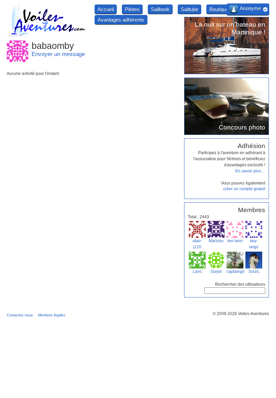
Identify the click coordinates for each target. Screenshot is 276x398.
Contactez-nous (20, 315)
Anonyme (250, 8)
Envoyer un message (58, 54)
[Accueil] (46, 35)
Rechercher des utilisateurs (240, 284)
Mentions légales (51, 315)
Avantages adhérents (121, 20)
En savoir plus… (250, 171)
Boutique (219, 9)
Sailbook (160, 9)
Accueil (106, 9)
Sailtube (189, 9)
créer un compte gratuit (244, 189)
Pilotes (132, 9)
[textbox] (234, 290)
